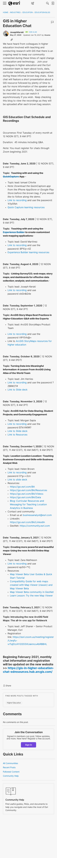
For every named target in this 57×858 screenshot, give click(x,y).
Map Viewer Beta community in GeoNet (32, 591)
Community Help (11, 776)
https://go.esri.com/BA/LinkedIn (27, 522)
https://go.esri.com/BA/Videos (26, 493)
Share (7, 685)
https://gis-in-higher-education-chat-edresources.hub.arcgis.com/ (28, 669)
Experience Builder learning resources (28, 252)
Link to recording (17, 200)
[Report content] (52, 22)
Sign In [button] (28, 744)
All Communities (10, 763)
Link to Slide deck (17, 389)
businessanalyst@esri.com (37, 515)
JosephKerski (17, 32)
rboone (47, 35)
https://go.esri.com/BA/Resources (28, 490)
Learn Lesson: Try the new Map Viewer (31, 595)
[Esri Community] (14, 3)
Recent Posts (9, 767)
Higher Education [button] (14, 703)
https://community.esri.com (35, 525)
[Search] (47, 3)
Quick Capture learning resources (26, 207)
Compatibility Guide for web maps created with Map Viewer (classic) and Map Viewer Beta (31, 585)
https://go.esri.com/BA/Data (25, 497)
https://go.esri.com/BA (22, 486)
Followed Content (11, 771)
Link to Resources (17, 434)
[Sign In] (52, 3)
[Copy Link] (11, 39)
